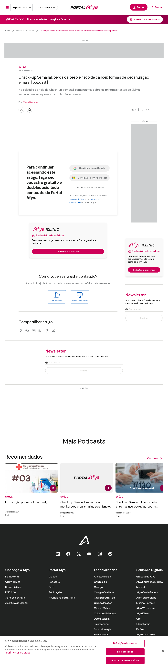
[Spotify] (110, 554)
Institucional (12, 576)
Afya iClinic (142, 613)
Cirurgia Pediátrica (104, 597)
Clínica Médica (102, 608)
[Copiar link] (20, 330)
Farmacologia (101, 634)
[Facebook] (47, 330)
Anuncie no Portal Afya (62, 597)
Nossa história (13, 587)
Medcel (140, 587)
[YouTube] (89, 554)
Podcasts (20, 30)
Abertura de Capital (16, 603)
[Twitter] (79, 554)
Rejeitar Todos (125, 651)
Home (7, 30)
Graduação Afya (145, 576)
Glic (138, 618)
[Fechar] (162, 651)
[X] (53, 330)
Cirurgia (98, 587)
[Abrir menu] (7, 7)
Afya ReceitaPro (145, 634)
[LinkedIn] (40, 330)
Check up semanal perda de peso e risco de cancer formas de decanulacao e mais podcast (78, 30)
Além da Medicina (146, 597)
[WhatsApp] (27, 330)
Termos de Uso (76, 198)
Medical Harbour (145, 603)
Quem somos (12, 582)
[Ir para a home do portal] (84, 7)
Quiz (51, 587)
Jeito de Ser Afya (15, 597)
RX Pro (140, 629)
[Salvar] (29, 110)
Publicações (56, 592)
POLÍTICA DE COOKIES (18, 652)
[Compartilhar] (21, 110)
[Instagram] (100, 554)
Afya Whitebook (145, 608)
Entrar (140, 7)
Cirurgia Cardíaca (104, 592)
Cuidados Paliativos (105, 613)
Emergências (101, 624)
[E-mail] (34, 330)
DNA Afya (10, 592)
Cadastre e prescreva (146, 19)
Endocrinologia (102, 629)
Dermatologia (101, 618)
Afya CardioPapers (147, 592)
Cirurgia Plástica (103, 603)
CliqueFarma (143, 624)
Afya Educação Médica (149, 582)
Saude (31, 30)
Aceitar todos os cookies (125, 660)
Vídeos (53, 576)
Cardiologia (100, 582)
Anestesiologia (102, 576)
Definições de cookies (125, 643)
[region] (84, 651)
